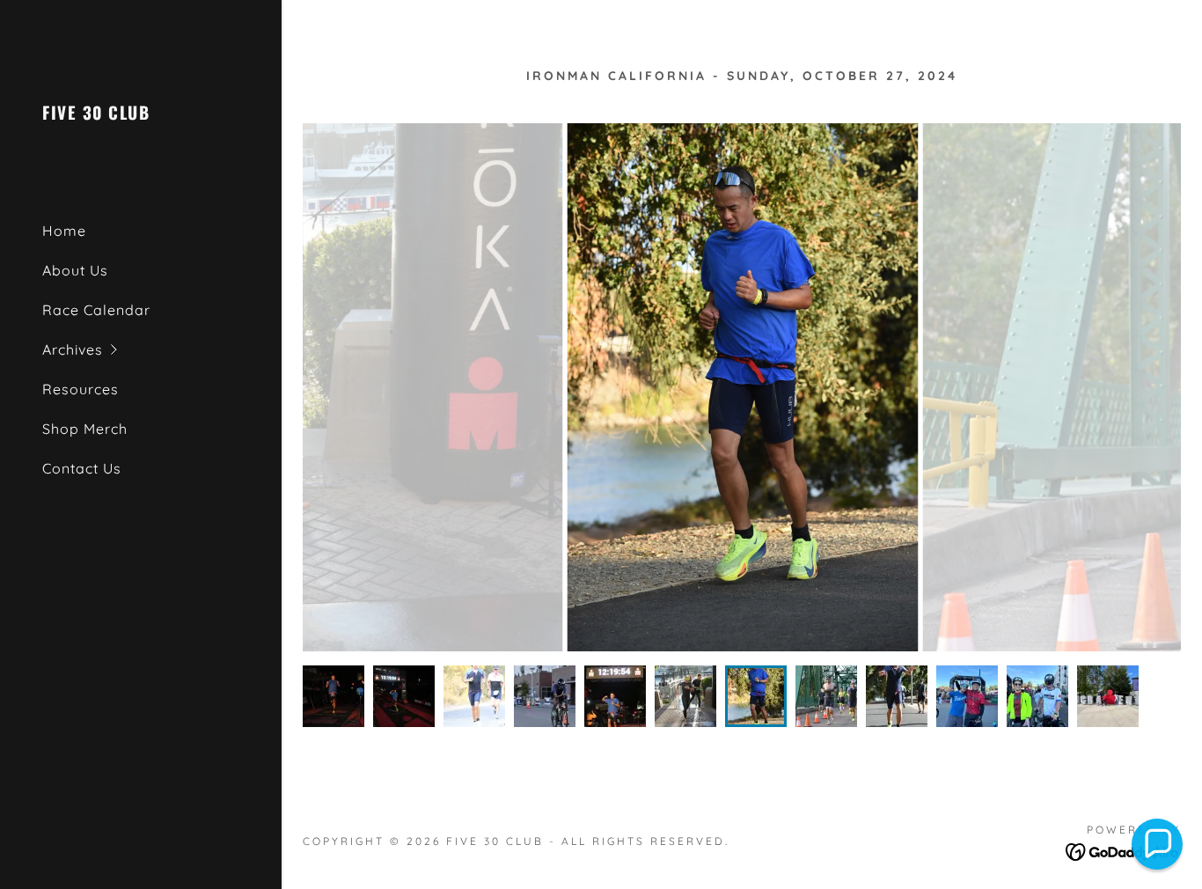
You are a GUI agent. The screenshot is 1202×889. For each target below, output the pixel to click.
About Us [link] (75, 270)
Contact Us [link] (81, 468)
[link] (96, 114)
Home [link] (64, 230)
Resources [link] (80, 389)
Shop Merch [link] (85, 428)
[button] (162, 350)
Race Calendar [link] (96, 310)
